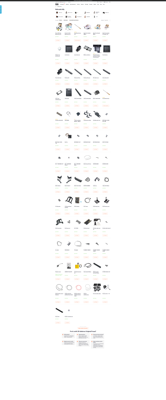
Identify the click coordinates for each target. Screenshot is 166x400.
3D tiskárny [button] (62, 4)
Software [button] (82, 4)
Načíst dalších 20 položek (83, 328)
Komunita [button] (90, 4)
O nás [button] (104, 4)
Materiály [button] (67, 4)
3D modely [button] (86, 4)
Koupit (58, 40)
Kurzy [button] (98, 4)
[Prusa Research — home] (57, 4)
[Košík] (110, 2)
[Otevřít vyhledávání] (98, 2)
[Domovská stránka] (55, 6)
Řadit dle (102, 20)
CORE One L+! (90, 0)
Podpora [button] (95, 4)
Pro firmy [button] (78, 4)
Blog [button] (101, 4)
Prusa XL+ (80, 0)
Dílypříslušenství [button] (73, 4)
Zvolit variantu (77, 40)
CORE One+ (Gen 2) (85, 0)
